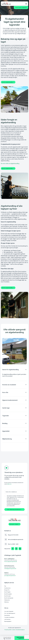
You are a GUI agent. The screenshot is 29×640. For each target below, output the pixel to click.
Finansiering (7, 615)
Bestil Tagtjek (7, 592)
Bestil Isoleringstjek (8, 598)
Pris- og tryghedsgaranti (9, 613)
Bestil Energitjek (8, 594)
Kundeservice (7, 588)
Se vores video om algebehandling (10, 163)
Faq (5, 586)
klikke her (9, 484)
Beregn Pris (7, 590)
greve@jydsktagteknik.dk (9, 575)
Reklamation (7, 600)
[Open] (26, 4)
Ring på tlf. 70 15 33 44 (13, 534)
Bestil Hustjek (7, 596)
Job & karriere (7, 619)
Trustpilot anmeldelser (9, 617)
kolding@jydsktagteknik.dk (10, 568)
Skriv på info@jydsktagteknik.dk (15, 539)
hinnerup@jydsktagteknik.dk (10, 561)
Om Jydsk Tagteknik (8, 611)
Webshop (6, 602)
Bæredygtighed (7, 621)
